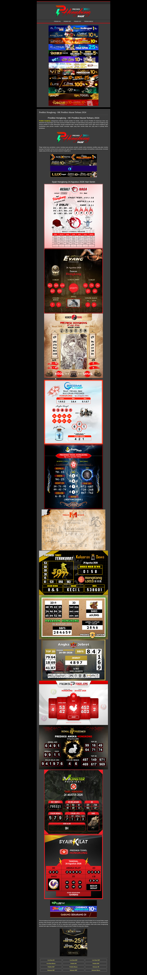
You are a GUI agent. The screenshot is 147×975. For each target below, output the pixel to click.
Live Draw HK (51, 960)
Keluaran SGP (73, 970)
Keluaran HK (96, 966)
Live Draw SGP (96, 960)
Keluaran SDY (51, 970)
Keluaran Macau (96, 970)
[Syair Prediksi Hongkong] (73, 28)
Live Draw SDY (73, 960)
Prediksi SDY (77, 21)
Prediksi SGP (67, 21)
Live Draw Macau (51, 963)
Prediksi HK (57, 21)
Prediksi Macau (88, 21)
